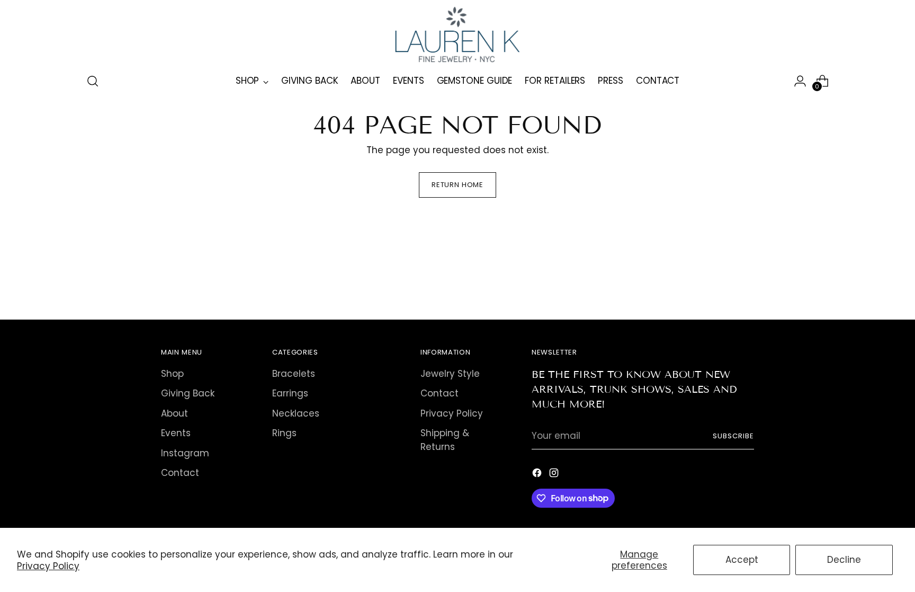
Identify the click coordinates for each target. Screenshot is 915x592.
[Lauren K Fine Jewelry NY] (457, 34)
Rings (284, 433)
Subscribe (733, 436)
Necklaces (295, 413)
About (174, 413)
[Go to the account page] (800, 81)
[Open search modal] (92, 81)
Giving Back (187, 393)
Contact (180, 472)
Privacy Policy (48, 566)
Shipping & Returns (444, 440)
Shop (172, 373)
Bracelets (293, 373)
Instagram (185, 453)
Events (176, 433)
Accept (741, 559)
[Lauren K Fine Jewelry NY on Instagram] (555, 474)
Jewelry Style (450, 373)
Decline (844, 559)
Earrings (290, 393)
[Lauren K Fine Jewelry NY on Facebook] (538, 474)
